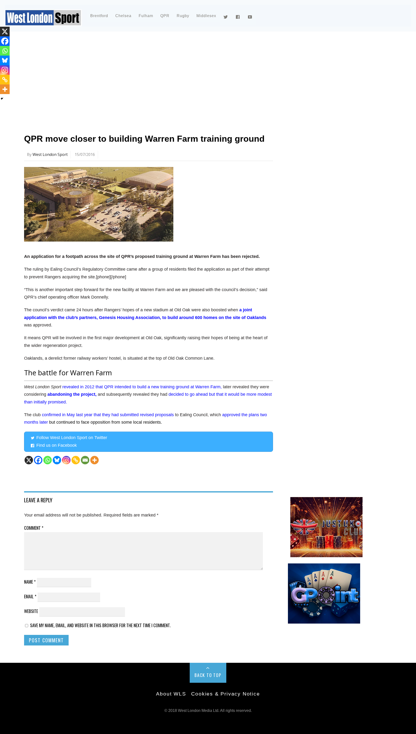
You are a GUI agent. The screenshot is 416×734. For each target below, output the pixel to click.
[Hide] (2, 99)
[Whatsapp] (47, 460)
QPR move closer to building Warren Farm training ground (144, 139)
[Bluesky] (57, 460)
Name (30, 582)
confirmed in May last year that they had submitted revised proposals (108, 414)
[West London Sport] (43, 22)
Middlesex (206, 16)
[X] (29, 460)
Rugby (183, 16)
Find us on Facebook (56, 445)
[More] (94, 460)
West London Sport (50, 154)
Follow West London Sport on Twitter (71, 437)
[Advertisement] (168, 78)
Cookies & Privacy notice (225, 693)
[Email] (85, 460)
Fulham (146, 16)
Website (31, 611)
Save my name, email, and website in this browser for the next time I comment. (100, 625)
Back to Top (208, 675)
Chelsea (123, 16)
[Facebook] (38, 460)
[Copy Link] (76, 460)
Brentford (99, 16)
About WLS (171, 693)
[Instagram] (66, 460)
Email (30, 596)
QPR (164, 16)
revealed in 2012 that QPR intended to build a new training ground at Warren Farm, (142, 386)
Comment (33, 528)
